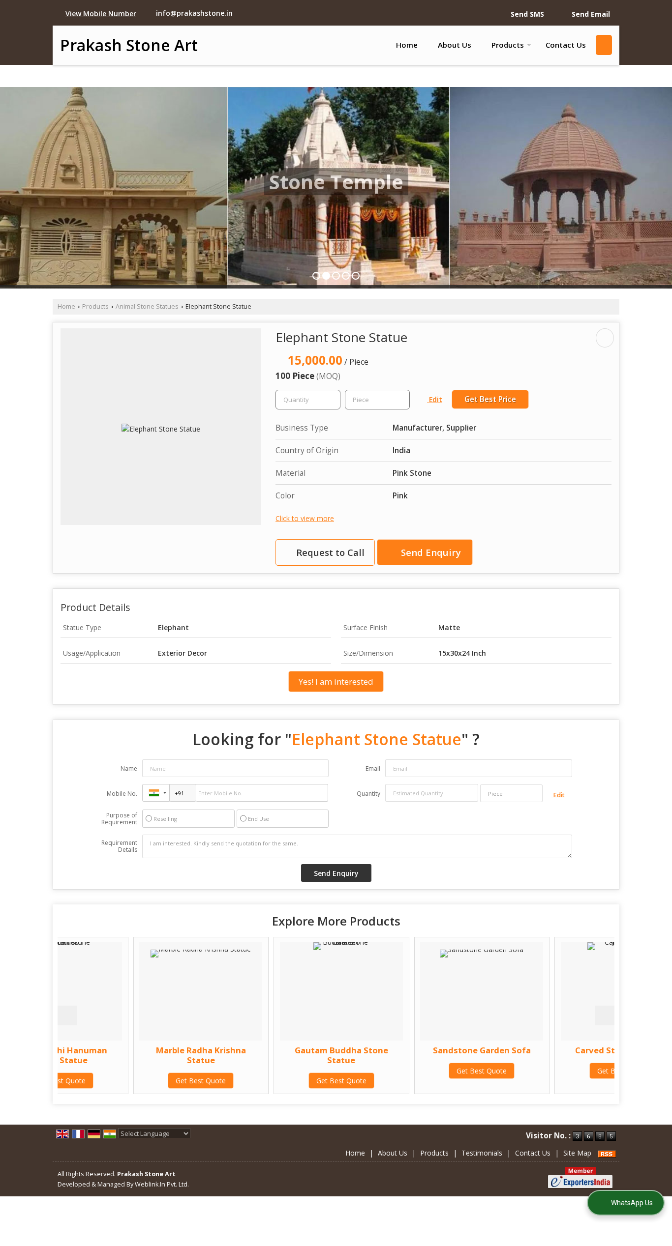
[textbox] (377, 399)
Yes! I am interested (336, 681)
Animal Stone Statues (147, 306)
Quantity (368, 793)
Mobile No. (122, 793)
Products (507, 45)
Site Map (577, 1153)
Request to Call (329, 552)
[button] (100, 13)
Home (407, 45)
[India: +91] (156, 793)
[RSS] (607, 1153)
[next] (604, 1015)
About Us (454, 45)
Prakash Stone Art (129, 45)
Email (373, 768)
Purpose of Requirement (119, 819)
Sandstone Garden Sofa (406, 1050)
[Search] (604, 45)
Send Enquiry (429, 552)
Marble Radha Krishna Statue (125, 1055)
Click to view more (304, 518)
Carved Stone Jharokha (546, 1050)
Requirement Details (119, 846)
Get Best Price (490, 399)
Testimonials (481, 1153)
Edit (434, 399)
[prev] (67, 1015)
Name (129, 768)
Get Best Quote (125, 1080)
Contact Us (566, 45)
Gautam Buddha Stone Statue (265, 1055)
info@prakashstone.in (194, 13)
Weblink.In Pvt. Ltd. (162, 1184)
